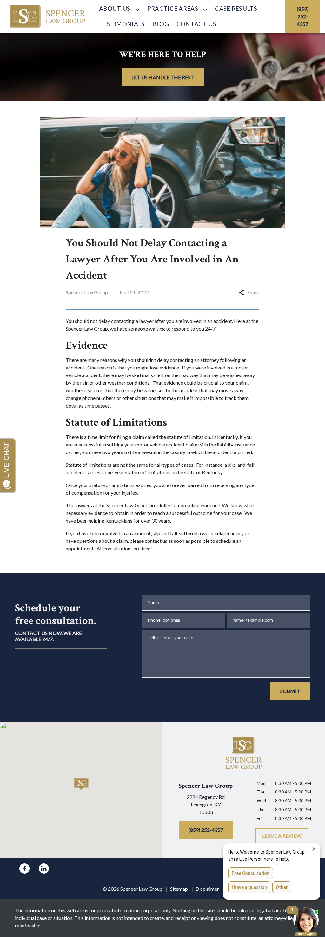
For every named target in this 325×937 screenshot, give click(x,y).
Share (253, 292)
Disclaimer (207, 889)
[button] (81, 784)
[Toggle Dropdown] (137, 9)
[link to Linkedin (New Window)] (44, 868)
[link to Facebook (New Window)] (24, 868)
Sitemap (179, 889)
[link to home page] (48, 16)
